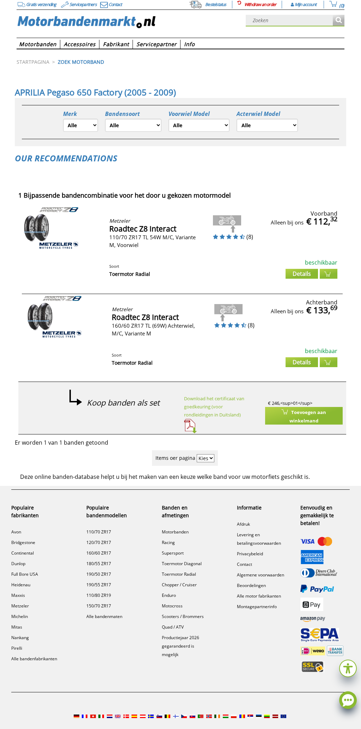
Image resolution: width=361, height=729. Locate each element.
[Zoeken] (338, 20)
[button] (348, 667)
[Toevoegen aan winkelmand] (328, 274)
